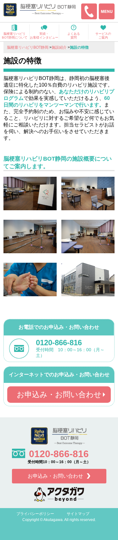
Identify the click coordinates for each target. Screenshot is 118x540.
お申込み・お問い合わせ (59, 394)
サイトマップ (78, 514)
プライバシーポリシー (35, 514)
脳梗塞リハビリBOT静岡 (27, 47)
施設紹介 (59, 47)
